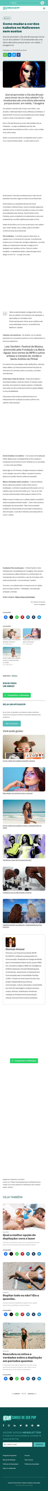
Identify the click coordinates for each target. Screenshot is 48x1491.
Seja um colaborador (9, 1468)
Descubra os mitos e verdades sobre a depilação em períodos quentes (22, 1357)
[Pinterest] (32, 1425)
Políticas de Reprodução (10, 1464)
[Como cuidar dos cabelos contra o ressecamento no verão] (12, 652)
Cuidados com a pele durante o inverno (17, 892)
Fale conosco (29, 1460)
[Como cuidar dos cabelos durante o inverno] (12, 633)
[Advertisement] (24, 169)
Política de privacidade (32, 1464)
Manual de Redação (9, 1460)
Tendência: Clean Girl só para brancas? (17, 860)
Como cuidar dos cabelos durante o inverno (19, 761)
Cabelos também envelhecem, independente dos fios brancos (22, 926)
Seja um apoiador (11, 723)
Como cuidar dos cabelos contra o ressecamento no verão (11, 660)
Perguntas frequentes (10, 1455)
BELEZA (7, 18)
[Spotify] (26, 1425)
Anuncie (27, 1455)
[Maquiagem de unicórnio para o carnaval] (32, 633)
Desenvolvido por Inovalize (24, 1485)
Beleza (14, 676)
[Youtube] (38, 1425)
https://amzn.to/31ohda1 (25, 597)
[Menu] (44, 8)
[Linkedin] (15, 1425)
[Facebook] (3, 1425)
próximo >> (32, 1394)
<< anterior (16, 1394)
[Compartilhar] (5, 55)
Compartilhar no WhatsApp (18, 695)
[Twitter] (21, 1425)
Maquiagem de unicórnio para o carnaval (17, 793)
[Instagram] (9, 1425)
